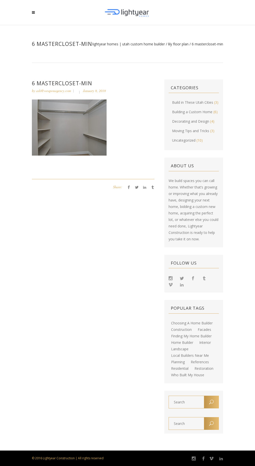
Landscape (180, 349)
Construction (181, 329)
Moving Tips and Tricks (190, 130)
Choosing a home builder (192, 323)
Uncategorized (183, 140)
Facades (204, 329)
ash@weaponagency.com (53, 90)
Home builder (182, 342)
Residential (180, 368)
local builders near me (190, 355)
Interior (205, 342)
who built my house (187, 375)
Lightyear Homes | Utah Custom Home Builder (128, 44)
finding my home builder (191, 336)
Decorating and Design (190, 121)
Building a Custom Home (192, 111)
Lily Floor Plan (178, 44)
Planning (178, 362)
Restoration (203, 368)
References (200, 362)
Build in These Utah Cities (192, 102)
